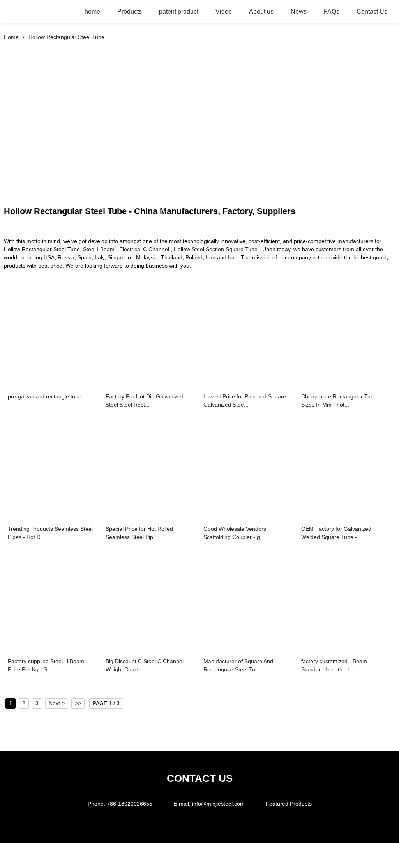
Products (129, 11)
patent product (178, 11)
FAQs (331, 11)
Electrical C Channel (144, 249)
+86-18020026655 (129, 804)
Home (11, 37)
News (299, 11)
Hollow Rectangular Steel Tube (66, 37)
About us (261, 11)
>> (78, 703)
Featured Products (289, 804)
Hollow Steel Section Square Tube (216, 249)
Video (223, 11)
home (92, 11)
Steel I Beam (99, 249)
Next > (57, 703)
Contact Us (372, 11)
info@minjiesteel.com (218, 804)
